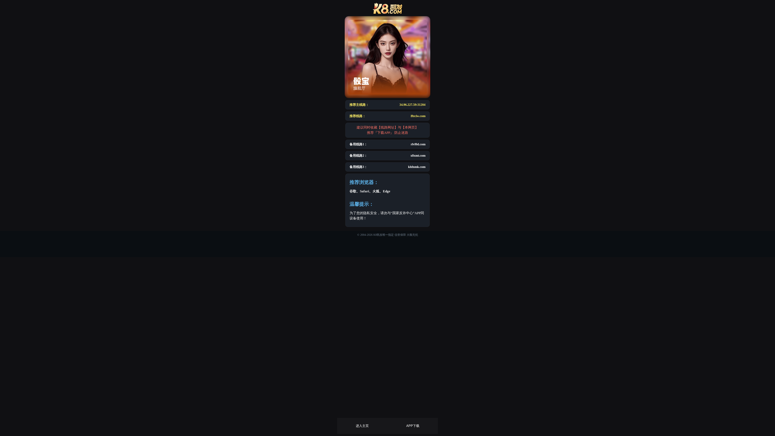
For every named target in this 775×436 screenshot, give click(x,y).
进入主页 (362, 426)
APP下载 (412, 426)
